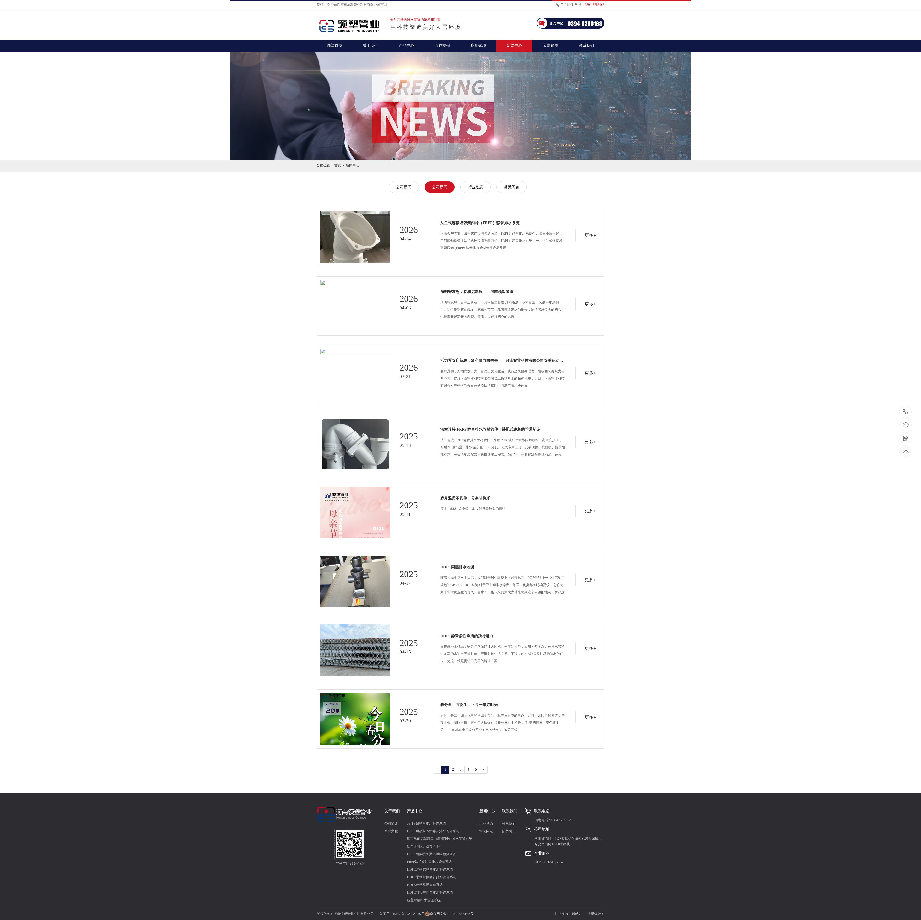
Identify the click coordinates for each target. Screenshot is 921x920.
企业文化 (391, 831)
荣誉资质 (550, 45)
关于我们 (370, 45)
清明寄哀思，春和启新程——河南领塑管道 (476, 292)
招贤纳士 (508, 831)
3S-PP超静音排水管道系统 (426, 823)
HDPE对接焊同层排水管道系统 (430, 892)
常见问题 (511, 187)
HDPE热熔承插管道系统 (425, 885)
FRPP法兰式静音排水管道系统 (429, 862)
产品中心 (406, 45)
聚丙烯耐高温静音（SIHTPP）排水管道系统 (439, 839)
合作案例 (442, 45)
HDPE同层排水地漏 (457, 567)
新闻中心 (514, 45)
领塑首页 (334, 45)
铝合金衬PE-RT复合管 (423, 846)
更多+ (590, 235)
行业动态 (475, 187)
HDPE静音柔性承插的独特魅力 (466, 636)
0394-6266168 (905, 412)
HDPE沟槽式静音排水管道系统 (430, 869)
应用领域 (478, 45)
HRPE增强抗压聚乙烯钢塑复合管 (431, 854)
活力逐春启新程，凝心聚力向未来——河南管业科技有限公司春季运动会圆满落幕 (502, 360)
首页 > (339, 165)
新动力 (577, 914)
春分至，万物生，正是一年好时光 (469, 705)
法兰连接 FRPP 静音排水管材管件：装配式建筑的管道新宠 (490, 429)
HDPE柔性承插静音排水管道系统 (431, 877)
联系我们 (586, 45)
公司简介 (391, 823)
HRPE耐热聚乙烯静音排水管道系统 (433, 831)
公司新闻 (403, 187)
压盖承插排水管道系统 (424, 900)
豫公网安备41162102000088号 (451, 914)
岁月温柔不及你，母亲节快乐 (465, 498)
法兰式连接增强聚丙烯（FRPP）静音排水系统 (480, 223)
